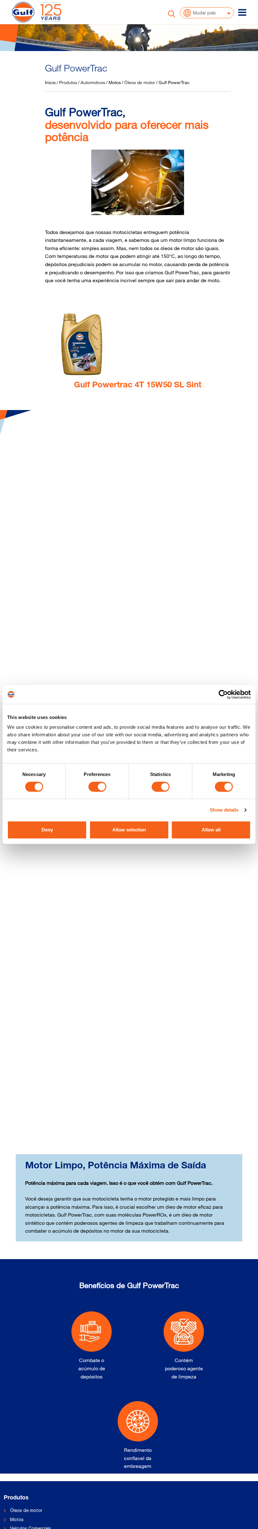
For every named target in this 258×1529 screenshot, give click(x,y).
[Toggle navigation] (242, 12)
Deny (47, 829)
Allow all (211, 829)
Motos (115, 82)
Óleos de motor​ (26, 1510)
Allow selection (129, 829)
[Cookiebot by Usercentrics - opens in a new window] (223, 694)
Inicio (50, 82)
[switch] (97, 787)
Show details (224, 810)
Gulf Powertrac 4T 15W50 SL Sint (137, 385)
